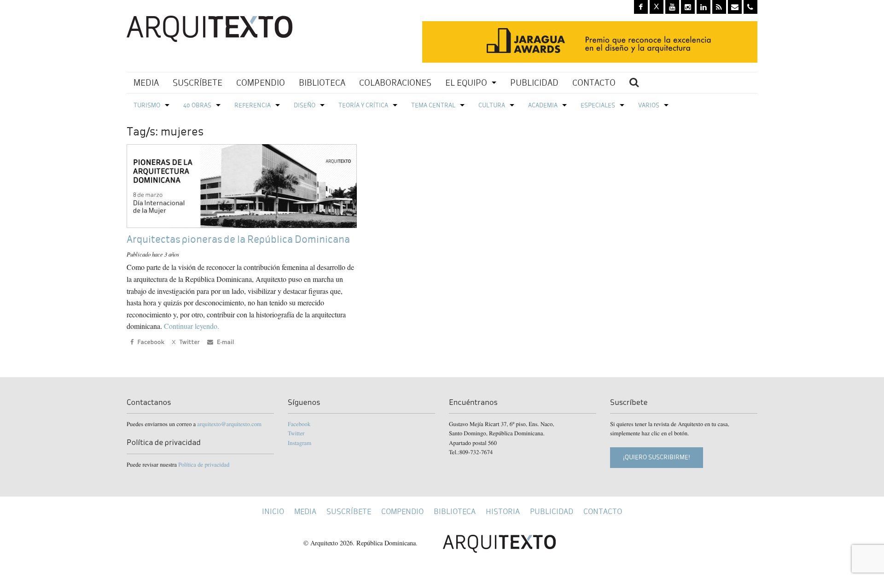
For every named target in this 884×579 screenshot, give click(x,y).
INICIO (273, 511)
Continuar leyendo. (191, 326)
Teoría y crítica (363, 105)
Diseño (304, 105)
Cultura (491, 105)
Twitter (296, 433)
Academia (543, 105)
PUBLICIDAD (534, 83)
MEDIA (146, 83)
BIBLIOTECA (322, 83)
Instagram (299, 443)
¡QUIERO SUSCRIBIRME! (656, 457)
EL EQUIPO (466, 83)
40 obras (197, 105)
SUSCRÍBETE (197, 83)
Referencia (252, 105)
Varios (648, 105)
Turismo (147, 105)
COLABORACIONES (395, 83)
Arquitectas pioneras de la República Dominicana (238, 239)
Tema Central (433, 105)
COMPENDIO (260, 83)
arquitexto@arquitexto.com (229, 424)
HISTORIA (503, 511)
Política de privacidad (203, 464)
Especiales (598, 105)
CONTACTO (594, 83)
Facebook (299, 424)
